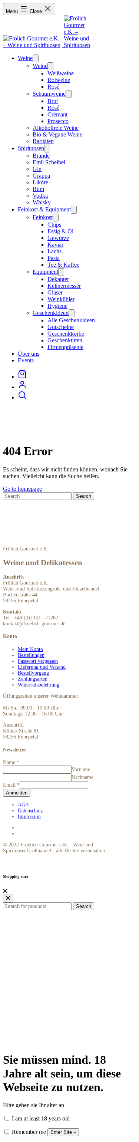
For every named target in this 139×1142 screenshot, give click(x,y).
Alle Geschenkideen (71, 320)
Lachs (54, 251)
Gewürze (58, 238)
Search (83, 906)
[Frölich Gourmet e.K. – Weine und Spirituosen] (33, 45)
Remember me (28, 1132)
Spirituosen (31, 148)
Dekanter (58, 279)
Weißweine (60, 73)
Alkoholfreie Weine (56, 128)
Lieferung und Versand (42, 667)
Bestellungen (31, 655)
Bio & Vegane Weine (57, 134)
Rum (38, 189)
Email (11, 785)
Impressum (29, 816)
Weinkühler (61, 299)
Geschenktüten (64, 340)
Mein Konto (30, 649)
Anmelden (16, 793)
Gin (37, 169)
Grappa (41, 175)
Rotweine (58, 80)
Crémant (57, 114)
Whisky (42, 202)
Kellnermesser (64, 286)
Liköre (40, 182)
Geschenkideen (51, 313)
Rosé (53, 86)
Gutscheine (60, 327)
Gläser (55, 292)
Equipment (45, 272)
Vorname (81, 769)
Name (11, 762)
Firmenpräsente (65, 347)
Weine (25, 58)
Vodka (40, 195)
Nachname (82, 777)
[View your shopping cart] (22, 376)
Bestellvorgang (33, 673)
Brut (52, 101)
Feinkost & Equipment (44, 209)
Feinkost (43, 217)
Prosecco (58, 121)
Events (26, 360)
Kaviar (55, 244)
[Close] (5, 891)
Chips (54, 224)
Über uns (28, 354)
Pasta (53, 258)
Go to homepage (22, 489)
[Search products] (22, 397)
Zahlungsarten (32, 679)
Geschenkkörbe (65, 333)
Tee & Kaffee (63, 264)
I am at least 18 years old (40, 1118)
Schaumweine (49, 93)
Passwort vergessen (38, 661)
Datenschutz (30, 810)
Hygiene (57, 306)
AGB (23, 804)
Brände (41, 155)
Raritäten (43, 141)
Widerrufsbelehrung (38, 685)
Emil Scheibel (49, 162)
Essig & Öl (60, 231)
